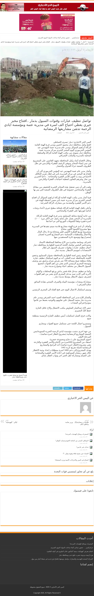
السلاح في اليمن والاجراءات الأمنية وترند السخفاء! (72, 460)
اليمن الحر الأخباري (57, 587)
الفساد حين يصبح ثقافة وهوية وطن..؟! (76, 453)
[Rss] (51, 590)
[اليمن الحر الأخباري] (47, 7)
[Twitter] (49, 590)
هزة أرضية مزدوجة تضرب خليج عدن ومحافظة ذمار (15, 376)
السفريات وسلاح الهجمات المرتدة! (77, 434)
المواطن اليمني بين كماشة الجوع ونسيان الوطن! (72, 441)
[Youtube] (46, 590)
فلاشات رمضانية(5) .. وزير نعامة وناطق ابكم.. (77, 422)
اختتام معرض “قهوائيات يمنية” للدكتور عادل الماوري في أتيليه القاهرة (15, 181)
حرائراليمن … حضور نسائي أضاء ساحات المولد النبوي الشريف (58, 38)
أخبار (84, 42)
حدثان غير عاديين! (82, 447)
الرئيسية (91, 42)
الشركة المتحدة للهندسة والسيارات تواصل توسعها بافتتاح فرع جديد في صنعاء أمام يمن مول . (61, 559)
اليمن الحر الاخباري (84, 132)
